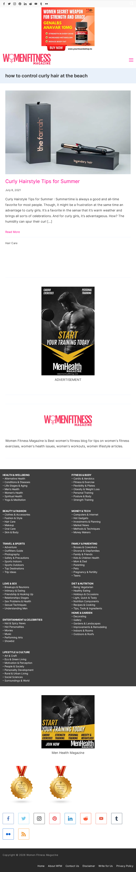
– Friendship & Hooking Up (18, 594)
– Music (7, 633)
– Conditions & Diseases (16, 482)
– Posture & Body (81, 496)
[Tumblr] (41, 3)
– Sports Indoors (12, 561)
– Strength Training (83, 499)
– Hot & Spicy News (14, 623)
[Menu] (131, 60)
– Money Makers (81, 532)
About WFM (55, 865)
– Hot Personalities (13, 626)
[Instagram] (14, 3)
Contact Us (72, 865)
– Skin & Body (11, 532)
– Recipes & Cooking (83, 604)
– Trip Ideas (9, 571)
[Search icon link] (130, 4)
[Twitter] (9, 3)
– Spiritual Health (12, 496)
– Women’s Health (13, 492)
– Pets (75, 568)
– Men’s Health (11, 489)
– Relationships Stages (16, 597)
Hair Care (11, 243)
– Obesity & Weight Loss (86, 489)
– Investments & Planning (86, 521)
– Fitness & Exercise (83, 482)
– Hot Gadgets (80, 518)
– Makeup (8, 525)
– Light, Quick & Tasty (84, 597)
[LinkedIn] (25, 3)
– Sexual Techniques (14, 604)
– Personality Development (18, 669)
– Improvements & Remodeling (89, 626)
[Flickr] (46, 3)
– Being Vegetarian (82, 587)
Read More (12, 232)
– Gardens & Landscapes (86, 623)
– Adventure (10, 547)
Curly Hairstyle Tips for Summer (42, 181)
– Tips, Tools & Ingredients (87, 608)
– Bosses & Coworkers (84, 547)
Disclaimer (89, 865)
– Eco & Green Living (14, 659)
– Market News (80, 525)
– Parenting (78, 564)
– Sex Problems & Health (17, 601)
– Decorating (79, 616)
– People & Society (13, 666)
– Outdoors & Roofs (83, 634)
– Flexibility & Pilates (83, 485)
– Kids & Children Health (85, 557)
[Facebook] (4, 3)
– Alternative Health (14, 478)
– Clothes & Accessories (16, 514)
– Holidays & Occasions (85, 594)
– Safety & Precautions (16, 557)
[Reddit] (30, 3)
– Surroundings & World (16, 680)
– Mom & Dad (79, 561)
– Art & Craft (10, 655)
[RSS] (23, 834)
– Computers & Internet (85, 514)
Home (41, 865)
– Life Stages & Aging (15, 485)
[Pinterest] (20, 3)
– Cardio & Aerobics (83, 478)
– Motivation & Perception (17, 662)
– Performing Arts (13, 637)
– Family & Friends (82, 554)
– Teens (76, 575)
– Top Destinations (13, 568)
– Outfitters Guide (13, 550)
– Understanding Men (15, 608)
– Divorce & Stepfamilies (86, 550)
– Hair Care (9, 521)
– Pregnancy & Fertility (84, 571)
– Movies (8, 630)
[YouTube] (36, 3)
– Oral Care (9, 528)
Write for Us (105, 865)
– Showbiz (9, 640)
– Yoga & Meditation (14, 499)
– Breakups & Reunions (16, 587)
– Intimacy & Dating (14, 590)
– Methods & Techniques (86, 528)
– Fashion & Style (12, 518)
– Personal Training (82, 492)
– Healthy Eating (81, 590)
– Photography (11, 554)
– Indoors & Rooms (82, 630)
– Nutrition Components (85, 601)
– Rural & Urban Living (15, 673)
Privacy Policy (124, 865)
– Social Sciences (13, 676)
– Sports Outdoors (13, 564)
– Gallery (76, 619)
